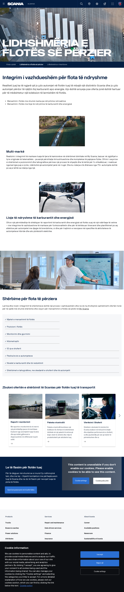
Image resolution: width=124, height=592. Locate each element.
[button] (112, 4)
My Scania (84, 309)
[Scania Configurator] (104, 4)
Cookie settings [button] (81, 481)
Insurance (49, 539)
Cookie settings (100, 571)
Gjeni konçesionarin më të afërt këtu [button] (20, 490)
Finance (48, 533)
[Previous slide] (4, 415)
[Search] (81, 4)
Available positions (91, 528)
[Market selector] (97, 4)
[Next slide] (120, 415)
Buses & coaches (12, 528)
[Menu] (4, 4)
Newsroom (88, 533)
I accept (100, 554)
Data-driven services (53, 528)
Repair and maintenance (54, 523)
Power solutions (11, 533)
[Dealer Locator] (89, 4)
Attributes (9, 539)
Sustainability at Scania (93, 539)
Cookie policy (26, 585)
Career (87, 523)
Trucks (8, 523)
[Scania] (16, 4)
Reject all (99, 563)
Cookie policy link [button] (102, 481)
